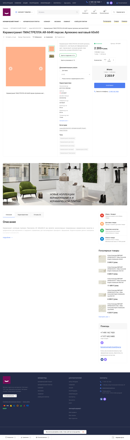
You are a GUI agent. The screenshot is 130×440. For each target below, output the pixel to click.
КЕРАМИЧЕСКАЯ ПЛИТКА (45, 384)
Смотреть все (103, 317)
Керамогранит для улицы (67, 145)
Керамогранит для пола (66, 142)
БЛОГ (70, 403)
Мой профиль (73, 412)
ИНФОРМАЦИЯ (73, 394)
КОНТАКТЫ (72, 397)
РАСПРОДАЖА (73, 391)
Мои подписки (73, 418)
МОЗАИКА (41, 391)
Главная (5, 28)
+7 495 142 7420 (94, 2)
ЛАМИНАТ (41, 394)
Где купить (72, 400)
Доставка (65, 70)
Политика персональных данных (12, 401)
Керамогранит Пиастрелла (67, 153)
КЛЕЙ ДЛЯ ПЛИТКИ (43, 397)
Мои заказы (72, 415)
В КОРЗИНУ (109, 85)
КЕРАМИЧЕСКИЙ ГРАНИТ (18, 28)
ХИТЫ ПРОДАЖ (73, 381)
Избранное (38, 37)
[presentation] (10, 68)
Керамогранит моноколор (67, 138)
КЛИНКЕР (40, 388)
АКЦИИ (71, 388)
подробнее (7, 237)
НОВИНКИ (72, 384)
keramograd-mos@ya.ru (111, 347)
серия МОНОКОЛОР (35, 28)
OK (83, 432)
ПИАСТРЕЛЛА (63, 130)
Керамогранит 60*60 (81, 149)
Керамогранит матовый (66, 149)
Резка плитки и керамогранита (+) (73, 78)
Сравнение (49, 37)
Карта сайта (26, 401)
